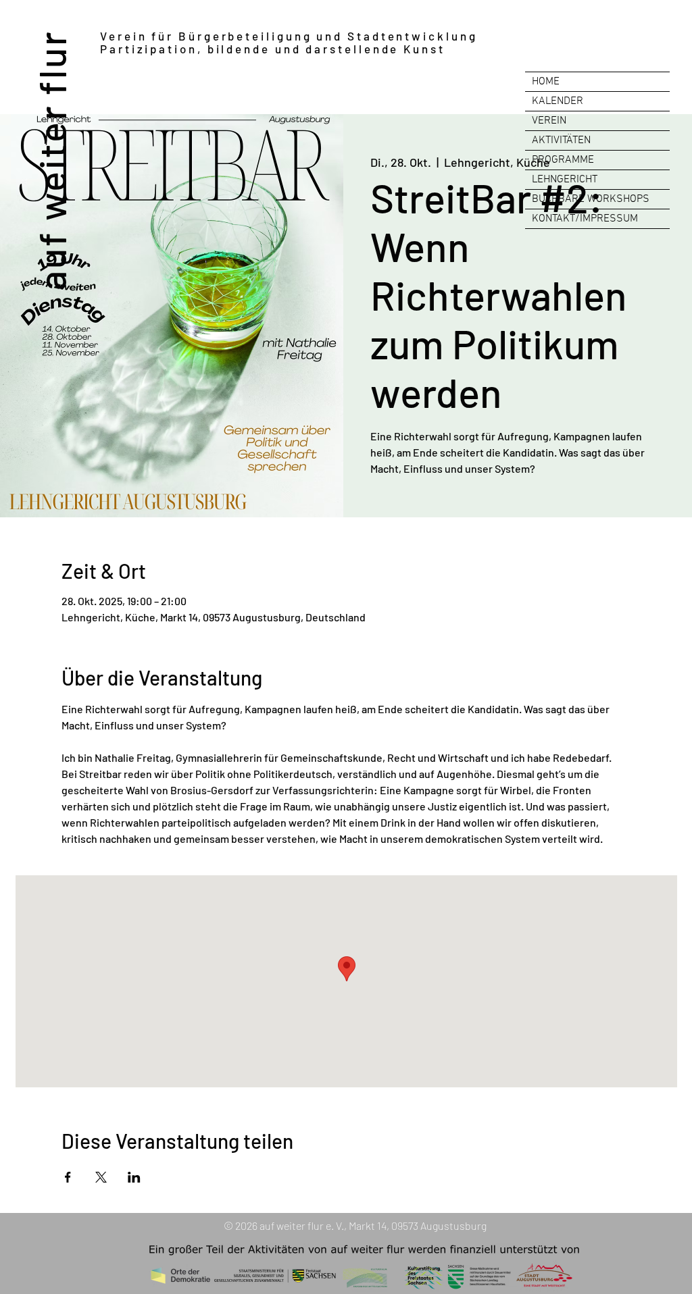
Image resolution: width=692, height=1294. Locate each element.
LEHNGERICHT (564, 179)
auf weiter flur (51, 160)
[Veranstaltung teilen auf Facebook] (67, 1177)
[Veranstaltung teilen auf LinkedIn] (134, 1177)
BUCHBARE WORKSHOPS (590, 199)
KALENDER (557, 101)
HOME (546, 81)
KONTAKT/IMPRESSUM (585, 219)
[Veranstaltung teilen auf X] (101, 1177)
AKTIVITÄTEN (561, 140)
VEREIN (549, 121)
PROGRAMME (563, 160)
